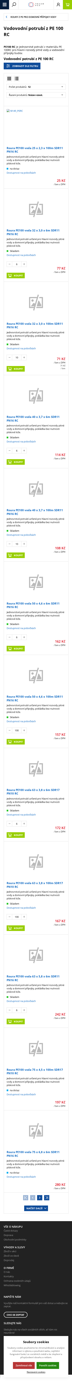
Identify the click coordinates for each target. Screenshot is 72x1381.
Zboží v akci (10, 1251)
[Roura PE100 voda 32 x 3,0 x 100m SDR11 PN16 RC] (36, 302)
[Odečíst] (9, 264)
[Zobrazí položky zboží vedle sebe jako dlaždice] (9, 78)
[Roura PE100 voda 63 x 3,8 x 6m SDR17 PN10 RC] (36, 768)
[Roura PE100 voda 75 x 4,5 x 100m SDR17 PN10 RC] (36, 1048)
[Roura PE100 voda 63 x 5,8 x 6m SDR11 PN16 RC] (36, 954)
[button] (4, 4)
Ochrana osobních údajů (17, 1280)
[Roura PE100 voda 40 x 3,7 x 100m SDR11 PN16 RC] (36, 488)
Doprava (8, 1235)
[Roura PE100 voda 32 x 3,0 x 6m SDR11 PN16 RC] (36, 209)
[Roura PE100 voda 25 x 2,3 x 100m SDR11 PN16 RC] (36, 126)
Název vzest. (35, 95)
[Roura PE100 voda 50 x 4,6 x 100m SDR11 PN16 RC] (36, 675)
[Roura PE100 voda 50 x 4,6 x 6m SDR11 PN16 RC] (36, 582)
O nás (7, 1272)
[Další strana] (39, 1197)
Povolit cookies (47, 1365)
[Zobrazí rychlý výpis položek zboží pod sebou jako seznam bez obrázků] (16, 78)
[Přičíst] (24, 264)
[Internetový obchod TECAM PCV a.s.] (36, 4)
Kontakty (9, 1276)
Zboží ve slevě (11, 1255)
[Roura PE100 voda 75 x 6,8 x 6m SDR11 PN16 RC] (36, 1130)
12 (28, 86)
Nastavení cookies (36, 1371)
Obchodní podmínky (15, 1239)
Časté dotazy (11, 1230)
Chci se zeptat (15, 1314)
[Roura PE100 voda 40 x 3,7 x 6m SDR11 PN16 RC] (36, 395)
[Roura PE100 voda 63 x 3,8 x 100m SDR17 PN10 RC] (36, 861)
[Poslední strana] (46, 1197)
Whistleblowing (12, 1285)
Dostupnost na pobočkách (21, 172)
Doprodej (9, 1260)
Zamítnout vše (24, 1365)
